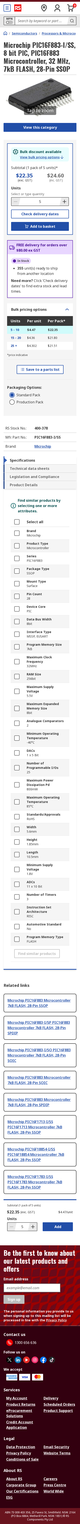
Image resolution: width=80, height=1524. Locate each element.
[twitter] (9, 1360)
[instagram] (35, 1360)
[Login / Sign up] (57, 8)
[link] (42, 157)
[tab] (40, 460)
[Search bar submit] (71, 21)
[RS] (17, 8)
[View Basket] (70, 8)
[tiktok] (51, 1360)
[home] (5, 33)
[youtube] (26, 1360)
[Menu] (7, 8)
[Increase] (64, 202)
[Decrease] (16, 202)
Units (16, 188)
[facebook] (43, 1360)
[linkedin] (18, 1360)
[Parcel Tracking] (44, 8)
